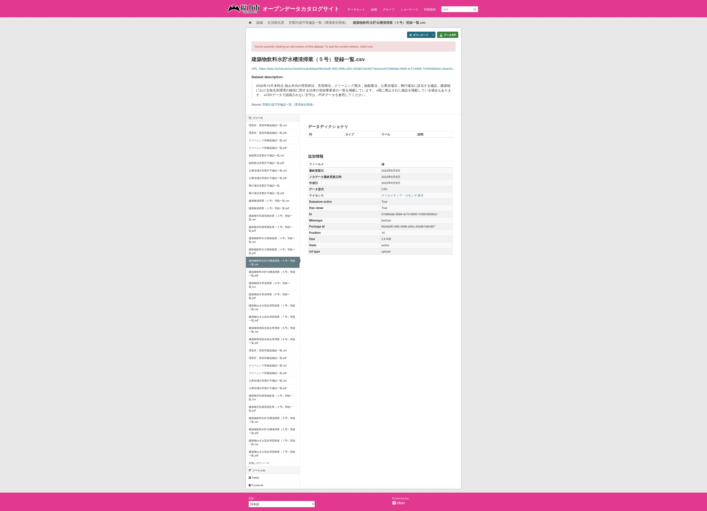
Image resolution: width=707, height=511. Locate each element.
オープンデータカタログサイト (301, 8)
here (370, 46)
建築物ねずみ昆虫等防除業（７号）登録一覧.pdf (272, 318)
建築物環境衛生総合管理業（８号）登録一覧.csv (272, 329)
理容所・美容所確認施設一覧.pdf (268, 132)
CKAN (398, 503)
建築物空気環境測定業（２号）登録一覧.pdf (271, 228)
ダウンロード (420, 35)
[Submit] (474, 8)
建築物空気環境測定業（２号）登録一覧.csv (271, 217)
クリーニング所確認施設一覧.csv (268, 140)
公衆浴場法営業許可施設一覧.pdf (268, 178)
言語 (251, 498)
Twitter (255, 477)
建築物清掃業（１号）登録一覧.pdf (269, 208)
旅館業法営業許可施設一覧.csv (266, 155)
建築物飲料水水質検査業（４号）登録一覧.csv (272, 240)
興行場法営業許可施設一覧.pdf (266, 193)
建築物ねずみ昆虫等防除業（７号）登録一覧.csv (272, 307)
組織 (374, 9)
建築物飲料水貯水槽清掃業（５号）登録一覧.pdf (272, 273)
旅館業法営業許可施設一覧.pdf (266, 163)
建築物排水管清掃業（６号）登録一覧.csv (269, 284)
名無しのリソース (259, 463)
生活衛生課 (276, 22)
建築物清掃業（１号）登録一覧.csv (269, 200)
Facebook (257, 485)
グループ (389, 9)
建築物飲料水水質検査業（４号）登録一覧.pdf (272, 251)
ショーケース (409, 9)
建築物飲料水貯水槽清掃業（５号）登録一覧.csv (389, 22)
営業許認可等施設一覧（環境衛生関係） (318, 22)
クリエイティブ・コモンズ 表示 (402, 195)
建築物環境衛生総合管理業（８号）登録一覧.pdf (272, 341)
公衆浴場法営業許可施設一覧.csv (268, 170)
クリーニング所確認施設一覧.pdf (268, 148)
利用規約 (430, 9)
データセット (356, 9)
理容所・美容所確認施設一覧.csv (268, 125)
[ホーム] (250, 22)
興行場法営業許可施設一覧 (264, 185)
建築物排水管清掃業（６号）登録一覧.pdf (269, 296)
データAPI (449, 35)
